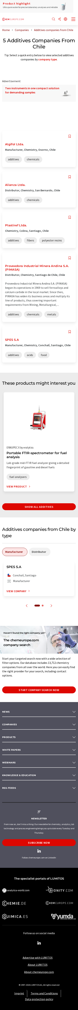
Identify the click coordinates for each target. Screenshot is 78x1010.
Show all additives (39, 507)
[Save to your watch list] (69, 136)
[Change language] (65, 19)
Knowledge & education (19, 775)
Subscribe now (39, 842)
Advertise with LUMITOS (38, 957)
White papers (11, 749)
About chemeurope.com (39, 972)
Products (9, 737)
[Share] (59, 19)
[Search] (53, 19)
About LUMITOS (38, 964)
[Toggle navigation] (73, 19)
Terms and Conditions (44, 993)
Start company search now (39, 690)
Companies (9, 724)
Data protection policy (39, 999)
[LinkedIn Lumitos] (39, 943)
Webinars (9, 762)
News (6, 711)
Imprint (19, 993)
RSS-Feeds (9, 788)
